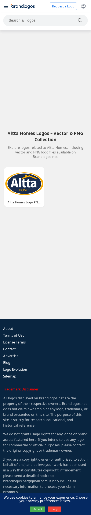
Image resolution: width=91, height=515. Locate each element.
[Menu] (5, 6)
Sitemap (9, 376)
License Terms (14, 342)
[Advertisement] (45, 80)
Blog (6, 362)
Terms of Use (13, 335)
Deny (54, 509)
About (8, 328)
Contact (9, 349)
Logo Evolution (15, 369)
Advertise (10, 356)
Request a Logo (63, 6)
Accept (37, 509)
